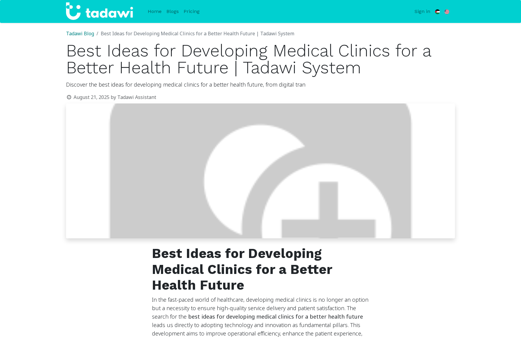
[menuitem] (154, 11)
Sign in (422, 11)
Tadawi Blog (80, 34)
